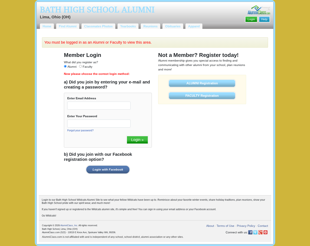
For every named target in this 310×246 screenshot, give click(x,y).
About (210, 225)
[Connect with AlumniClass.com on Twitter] (255, 232)
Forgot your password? (80, 130)
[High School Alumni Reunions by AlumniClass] (259, 9)
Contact (263, 225)
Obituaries (173, 26)
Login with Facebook (108, 169)
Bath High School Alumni (97, 9)
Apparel (194, 26)
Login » (137, 140)
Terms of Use (225, 225)
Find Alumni (68, 26)
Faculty (87, 66)
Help (264, 19)
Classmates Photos (98, 26)
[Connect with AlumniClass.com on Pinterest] (265, 232)
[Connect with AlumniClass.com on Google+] (260, 232)
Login (251, 19)
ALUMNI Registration (202, 83)
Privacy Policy (246, 225)
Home (47, 26)
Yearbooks (128, 26)
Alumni (72, 66)
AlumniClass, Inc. (69, 225)
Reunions (150, 26)
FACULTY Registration (202, 95)
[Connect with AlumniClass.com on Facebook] (250, 232)
